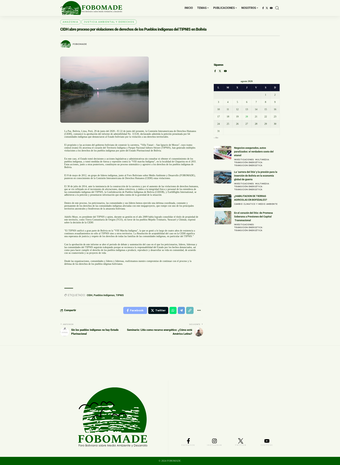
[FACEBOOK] (188, 441)
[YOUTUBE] (267, 441)
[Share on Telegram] (181, 310)
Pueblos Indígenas (104, 295)
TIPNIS (120, 295)
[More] (199, 310)
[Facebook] (263, 8)
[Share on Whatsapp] (173, 310)
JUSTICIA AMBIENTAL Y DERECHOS (109, 22)
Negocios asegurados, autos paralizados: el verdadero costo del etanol (254, 151)
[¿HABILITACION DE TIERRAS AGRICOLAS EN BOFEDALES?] (222, 201)
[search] (277, 8)
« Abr (216, 138)
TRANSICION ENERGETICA (248, 165)
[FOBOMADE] (91, 8)
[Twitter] (267, 8)
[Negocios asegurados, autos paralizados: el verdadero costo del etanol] (222, 152)
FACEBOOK (188, 445)
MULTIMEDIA (262, 159)
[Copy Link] (190, 310)
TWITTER (240, 445)
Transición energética (248, 162)
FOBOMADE (80, 44)
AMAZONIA (70, 22)
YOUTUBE (267, 445)
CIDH (89, 295)
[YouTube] (271, 8)
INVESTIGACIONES (244, 159)
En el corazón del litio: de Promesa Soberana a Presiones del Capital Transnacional (253, 216)
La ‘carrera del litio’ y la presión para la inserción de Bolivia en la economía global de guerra (255, 176)
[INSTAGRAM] (214, 441)
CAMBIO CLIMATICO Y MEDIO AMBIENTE (255, 204)
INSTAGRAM (214, 445)
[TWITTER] (240, 441)
